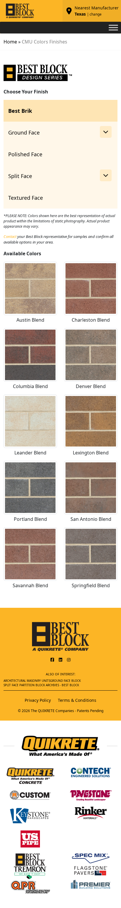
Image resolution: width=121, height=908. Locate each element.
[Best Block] (60, 636)
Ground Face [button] (24, 132)
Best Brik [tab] (20, 110)
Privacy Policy (38, 700)
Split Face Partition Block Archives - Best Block (41, 685)
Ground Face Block (65, 681)
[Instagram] (68, 659)
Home (10, 41)
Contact (10, 236)
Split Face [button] (20, 175)
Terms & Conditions (77, 700)
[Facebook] (52, 659)
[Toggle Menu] (113, 27)
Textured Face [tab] (25, 197)
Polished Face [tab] (25, 154)
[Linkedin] (60, 659)
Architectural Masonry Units (27, 681)
